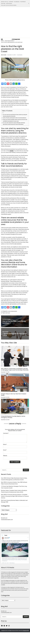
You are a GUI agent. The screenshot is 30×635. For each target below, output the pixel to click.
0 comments (19, 54)
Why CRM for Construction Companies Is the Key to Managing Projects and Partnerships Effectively (14, 369)
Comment (6, 433)
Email (5, 450)
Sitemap (11, 1)
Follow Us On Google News (8, 5)
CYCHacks (16, 39)
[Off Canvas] (2, 39)
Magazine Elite (26, 630)
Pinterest (23, 1)
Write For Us (4, 1)
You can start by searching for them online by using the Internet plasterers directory (15, 115)
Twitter (3, 3)
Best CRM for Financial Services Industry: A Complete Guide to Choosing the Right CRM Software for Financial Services (15, 496)
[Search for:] (11, 470)
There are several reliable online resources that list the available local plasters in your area (15, 120)
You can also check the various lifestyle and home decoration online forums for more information (14, 123)
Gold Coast (7, 312)
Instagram (9, 3)
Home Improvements (12, 311)
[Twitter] (6, 626)
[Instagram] (9, 626)
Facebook (17, 1)
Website (5, 455)
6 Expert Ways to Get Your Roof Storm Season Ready (13, 394)
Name (5, 444)
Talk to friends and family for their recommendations (14, 117)
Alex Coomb (3, 54)
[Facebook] (2, 626)
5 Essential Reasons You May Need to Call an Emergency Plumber (13, 417)
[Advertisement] (15, 22)
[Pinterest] (4, 626)
